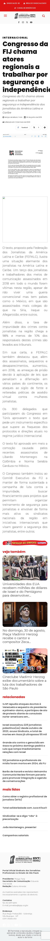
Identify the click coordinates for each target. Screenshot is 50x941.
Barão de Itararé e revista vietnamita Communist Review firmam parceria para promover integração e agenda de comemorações (25, 776)
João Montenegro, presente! (19, 827)
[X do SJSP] (12, 26)
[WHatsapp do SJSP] (20, 26)
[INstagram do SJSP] (9, 26)
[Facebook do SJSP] (5, 26)
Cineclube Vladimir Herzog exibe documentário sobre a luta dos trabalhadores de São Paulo (24, 682)
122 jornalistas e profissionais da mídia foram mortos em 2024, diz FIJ (24, 762)
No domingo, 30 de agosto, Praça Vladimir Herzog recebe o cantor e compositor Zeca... (24, 636)
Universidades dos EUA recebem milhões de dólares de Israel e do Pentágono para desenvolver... (25, 589)
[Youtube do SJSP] (16, 26)
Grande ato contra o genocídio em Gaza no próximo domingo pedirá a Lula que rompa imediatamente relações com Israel (24, 747)
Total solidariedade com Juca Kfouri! (25, 807)
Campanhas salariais (16, 835)
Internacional (15, 37)
